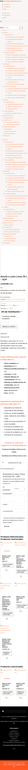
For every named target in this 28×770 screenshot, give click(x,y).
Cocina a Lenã (22, 455)
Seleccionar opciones (7, 565)
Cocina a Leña (7, 120)
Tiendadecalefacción (19, 445)
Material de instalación (10, 126)
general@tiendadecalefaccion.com (13, 1)
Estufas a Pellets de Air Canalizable (16, 55)
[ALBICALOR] (21, 576)
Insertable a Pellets (10, 86)
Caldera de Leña (9, 102)
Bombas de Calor (8, 115)
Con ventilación (8, 316)
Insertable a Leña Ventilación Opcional (17, 73)
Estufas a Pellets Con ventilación (16, 59)
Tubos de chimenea (10, 131)
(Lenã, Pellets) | (13, 455)
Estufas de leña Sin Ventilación (15, 43)
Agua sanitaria (9, 117)
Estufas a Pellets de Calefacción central (17, 57)
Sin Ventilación (5, 318)
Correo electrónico (8, 511)
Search (2, 27)
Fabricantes (7, 135)
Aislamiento (8, 129)
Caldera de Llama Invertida (14, 106)
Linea (10, 305)
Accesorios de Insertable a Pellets (16, 97)
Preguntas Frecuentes (14, 740)
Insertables (7, 64)
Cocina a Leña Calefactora (12, 122)
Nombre (5, 504)
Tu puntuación (7, 488)
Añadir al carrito (9, 326)
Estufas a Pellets (9, 52)
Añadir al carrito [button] (6, 653)
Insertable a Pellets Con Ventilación (16, 95)
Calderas (6, 100)
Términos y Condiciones (14, 734)
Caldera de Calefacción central (15, 104)
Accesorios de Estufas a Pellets (15, 61)
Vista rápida (7, 553)
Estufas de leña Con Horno (14, 48)
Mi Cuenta (6, 4)
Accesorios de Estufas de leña (15, 50)
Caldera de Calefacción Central (13, 113)
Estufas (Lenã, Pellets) (8, 449)
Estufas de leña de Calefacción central (17, 46)
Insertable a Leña (10, 66)
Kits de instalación (10, 133)
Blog (5, 9)
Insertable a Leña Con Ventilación (16, 68)
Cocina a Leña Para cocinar (12, 124)
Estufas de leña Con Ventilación (15, 37)
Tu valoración (8, 493)
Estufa (6, 305)
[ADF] (6, 571)
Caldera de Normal (12, 108)
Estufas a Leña (9, 34)
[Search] (21, 28)
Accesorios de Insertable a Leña (15, 84)
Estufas (6, 32)
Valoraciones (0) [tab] (5, 337)
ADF (17, 305)
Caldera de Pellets (8, 111)
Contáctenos (7, 6)
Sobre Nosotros (14, 731)
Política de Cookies (14, 736)
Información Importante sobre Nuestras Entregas (14, 742)
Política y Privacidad (14, 733)
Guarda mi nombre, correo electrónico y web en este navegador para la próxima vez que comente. (14, 520)
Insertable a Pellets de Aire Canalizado (17, 88)
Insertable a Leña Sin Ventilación (15, 70)
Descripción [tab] (4, 333)
